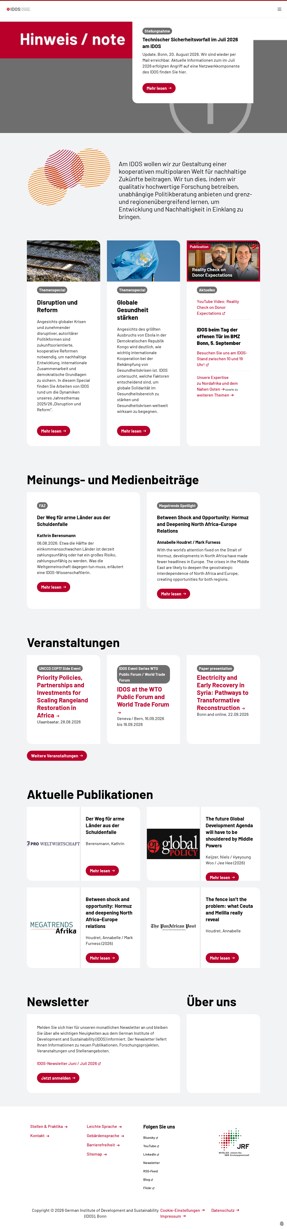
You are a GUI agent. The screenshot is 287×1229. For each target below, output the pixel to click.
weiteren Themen (213, 394)
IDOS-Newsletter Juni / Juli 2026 (67, 1063)
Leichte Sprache (102, 1126)
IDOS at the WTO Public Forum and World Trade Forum (143, 696)
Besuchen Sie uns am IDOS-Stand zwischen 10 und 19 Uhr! (222, 358)
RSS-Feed (150, 1171)
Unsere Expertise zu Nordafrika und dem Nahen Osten (217, 383)
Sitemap (95, 1153)
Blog (147, 1179)
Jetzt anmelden (56, 1077)
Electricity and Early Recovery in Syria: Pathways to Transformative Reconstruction (223, 692)
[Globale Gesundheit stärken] (143, 261)
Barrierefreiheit (101, 1144)
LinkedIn (150, 1154)
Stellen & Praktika (47, 1126)
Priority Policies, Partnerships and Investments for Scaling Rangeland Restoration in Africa (62, 696)
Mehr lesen (157, 88)
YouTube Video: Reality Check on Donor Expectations (218, 307)
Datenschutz (222, 1210)
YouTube (150, 1146)
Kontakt (37, 1135)
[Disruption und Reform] (63, 261)
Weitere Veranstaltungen (54, 755)
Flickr (147, 1188)
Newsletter (151, 1163)
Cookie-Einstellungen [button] (180, 1210)
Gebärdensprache (103, 1135)
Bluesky (149, 1137)
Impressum (170, 1216)
